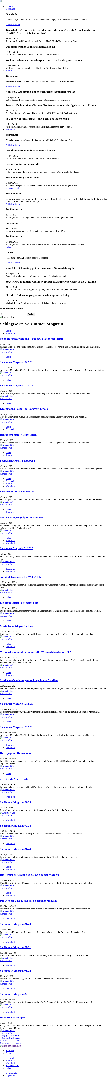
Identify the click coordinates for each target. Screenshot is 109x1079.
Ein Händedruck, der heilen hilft (19, 602)
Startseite (10, 6)
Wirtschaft (10, 129)
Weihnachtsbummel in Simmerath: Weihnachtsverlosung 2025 (36, 652)
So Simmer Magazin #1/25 (15, 802)
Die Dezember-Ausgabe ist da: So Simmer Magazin (29, 874)
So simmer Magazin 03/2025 (16, 703)
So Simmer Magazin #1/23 (15, 924)
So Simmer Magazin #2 (13, 994)
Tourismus (10, 70)
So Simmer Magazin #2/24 (15, 825)
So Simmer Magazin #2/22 (15, 947)
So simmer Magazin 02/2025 (16, 727)
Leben (8, 247)
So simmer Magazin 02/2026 (16, 385)
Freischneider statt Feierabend (17, 460)
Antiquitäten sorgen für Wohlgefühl (21, 576)
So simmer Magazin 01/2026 (16, 548)
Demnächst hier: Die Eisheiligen (18, 434)
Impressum (10, 1075)
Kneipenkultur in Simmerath (17, 491)
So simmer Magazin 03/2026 (16, 362)
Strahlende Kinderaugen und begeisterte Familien (29, 680)
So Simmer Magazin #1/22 (15, 970)
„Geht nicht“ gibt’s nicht (14, 778)
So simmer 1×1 (12, 1065)
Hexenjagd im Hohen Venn (16, 753)
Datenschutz (11, 1073)
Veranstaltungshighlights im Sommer (21, 517)
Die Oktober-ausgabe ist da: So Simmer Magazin (28, 900)
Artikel (9, 24)
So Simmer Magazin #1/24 (15, 849)
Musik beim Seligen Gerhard (16, 626)
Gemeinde (10, 9)
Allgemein (10, 429)
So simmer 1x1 (12, 188)
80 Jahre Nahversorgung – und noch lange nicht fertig (31, 338)
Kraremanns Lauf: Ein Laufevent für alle (24, 408)
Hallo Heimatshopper (12, 1017)
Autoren (16, 24)
